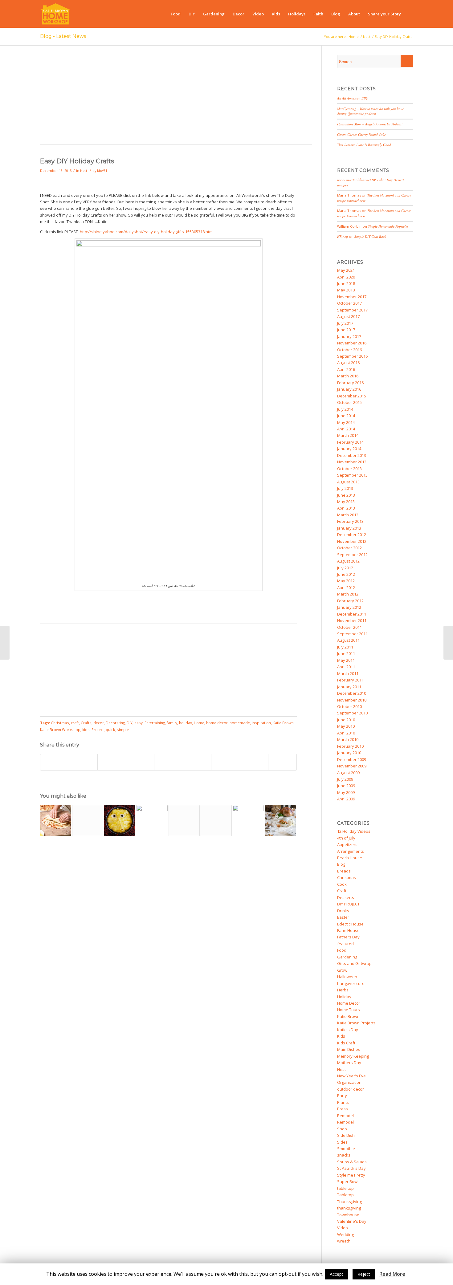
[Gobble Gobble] (280, 820)
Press (342, 1109)
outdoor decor (350, 1089)
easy (138, 722)
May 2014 (346, 422)
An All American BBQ (352, 98)
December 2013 (351, 455)
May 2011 (346, 660)
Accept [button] (336, 1274)
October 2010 (349, 706)
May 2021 (346, 270)
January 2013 (349, 528)
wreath (343, 1241)
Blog (341, 864)
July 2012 (345, 568)
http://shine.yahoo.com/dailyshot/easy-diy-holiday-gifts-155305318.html (147, 231)
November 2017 (351, 296)
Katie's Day (347, 1029)
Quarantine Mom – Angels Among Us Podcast (369, 124)
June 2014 (346, 415)
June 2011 (346, 653)
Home (354, 36)
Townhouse (348, 1215)
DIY (130, 722)
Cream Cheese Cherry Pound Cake (361, 134)
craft (75, 722)
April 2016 (346, 369)
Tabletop (345, 1195)
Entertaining (155, 722)
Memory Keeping (353, 1056)
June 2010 (346, 719)
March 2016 (347, 376)
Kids (341, 1036)
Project (98, 729)
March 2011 (347, 673)
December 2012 (351, 534)
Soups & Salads (352, 1162)
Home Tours (348, 1009)
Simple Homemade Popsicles (388, 226)
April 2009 (346, 799)
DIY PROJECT (348, 904)
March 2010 (347, 739)
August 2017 (348, 316)
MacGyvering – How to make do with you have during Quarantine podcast (370, 111)
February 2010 (350, 746)
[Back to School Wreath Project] (184, 820)
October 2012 (349, 548)
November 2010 (351, 700)
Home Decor (348, 1003)
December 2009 (351, 759)
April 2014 (346, 429)
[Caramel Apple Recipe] (87, 820)
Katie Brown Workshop (60, 729)
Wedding (345, 1234)
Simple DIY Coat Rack (370, 236)
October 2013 (349, 468)
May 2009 (346, 792)
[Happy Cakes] (216, 820)
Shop (342, 1129)
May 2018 (346, 290)
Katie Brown (283, 722)
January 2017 (349, 336)
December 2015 (351, 396)
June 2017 (346, 329)
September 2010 (352, 713)
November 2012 (351, 541)
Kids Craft (346, 1043)
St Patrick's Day (351, 1168)
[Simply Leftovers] (55, 820)
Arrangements (350, 851)
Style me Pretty (351, 1175)
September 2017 (352, 310)
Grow (342, 970)
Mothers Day (349, 1062)
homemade (240, 722)
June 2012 (346, 574)
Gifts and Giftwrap (354, 963)
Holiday (344, 996)
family (172, 722)
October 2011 (349, 627)
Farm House (348, 930)
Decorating (115, 722)
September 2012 (352, 554)
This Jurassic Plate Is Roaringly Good (364, 144)
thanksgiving (349, 1208)
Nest (366, 36)
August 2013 (348, 482)
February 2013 (350, 521)
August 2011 (348, 640)
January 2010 (349, 752)
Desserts (345, 897)
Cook (342, 884)
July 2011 (345, 647)
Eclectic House (350, 924)
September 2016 (352, 356)
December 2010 (351, 693)
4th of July (346, 838)
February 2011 (350, 680)
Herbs (343, 990)
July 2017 (345, 323)
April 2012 (346, 587)
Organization (349, 1082)
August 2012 (348, 561)
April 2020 (346, 277)
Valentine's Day (351, 1221)
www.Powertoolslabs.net (354, 179)
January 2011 (349, 686)
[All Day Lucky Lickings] (151, 820)
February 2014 (350, 442)
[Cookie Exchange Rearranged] (448, 643)
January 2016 (349, 389)
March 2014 (347, 435)
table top (345, 1188)
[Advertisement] (176, 98)
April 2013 (346, 508)
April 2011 (346, 666)
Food (341, 950)
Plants (343, 1102)
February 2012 (350, 601)
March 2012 (347, 594)
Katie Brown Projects (356, 1023)
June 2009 (346, 785)
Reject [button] (363, 1274)
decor (98, 722)
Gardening (347, 957)
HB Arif (342, 236)
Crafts (86, 722)
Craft (341, 890)
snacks (343, 1155)
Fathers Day (348, 937)
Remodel (345, 1115)
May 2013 (346, 501)
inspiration (261, 722)
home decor (217, 722)
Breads (344, 871)
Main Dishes (348, 1049)
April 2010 (346, 733)
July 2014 (345, 409)
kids (86, 729)
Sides (342, 1142)
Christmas (60, 722)
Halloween (347, 976)
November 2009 (351, 766)
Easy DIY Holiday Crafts (77, 161)
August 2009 (348, 772)
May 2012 (346, 581)
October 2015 (349, 402)
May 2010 (346, 726)
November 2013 (351, 462)
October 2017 (349, 303)
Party (342, 1095)
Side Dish (346, 1135)
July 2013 (345, 488)
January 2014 (349, 448)
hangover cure (351, 983)
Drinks (343, 910)
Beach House (349, 857)
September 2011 (352, 633)
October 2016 (349, 349)
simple (123, 729)
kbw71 (102, 171)
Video (342, 1227)
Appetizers (347, 844)
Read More (392, 1274)
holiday (185, 722)
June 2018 (346, 283)
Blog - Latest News (63, 36)
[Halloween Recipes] (119, 820)
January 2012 (349, 607)
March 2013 (347, 515)
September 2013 (352, 475)
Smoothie (346, 1148)
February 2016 (350, 382)
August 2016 (348, 362)
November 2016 (351, 343)
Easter (343, 917)
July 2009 (345, 779)
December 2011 (351, 614)
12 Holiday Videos (353, 831)
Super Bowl (347, 1181)
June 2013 (346, 495)
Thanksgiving (349, 1201)
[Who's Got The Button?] (248, 820)
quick (110, 729)
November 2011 (351, 620)
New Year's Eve (351, 1076)
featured (345, 943)
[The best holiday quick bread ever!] (5, 643)
